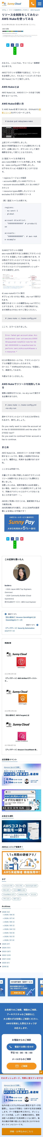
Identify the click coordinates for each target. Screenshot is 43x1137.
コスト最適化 (19, 890)
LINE (14, 51)
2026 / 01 (9, 940)
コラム (33, 24)
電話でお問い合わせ (24, 1047)
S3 (33, 894)
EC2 (19, 886)
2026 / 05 (9, 925)
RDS (6, 890)
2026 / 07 (9, 918)
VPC (6, 899)
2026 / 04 (9, 929)
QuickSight (31, 886)
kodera (8, 585)
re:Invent (7, 886)
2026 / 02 (9, 936)
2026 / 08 (9, 915)
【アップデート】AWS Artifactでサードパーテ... (21, 679)
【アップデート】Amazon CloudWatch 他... (21, 750)
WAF (16, 899)
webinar (22, 894)
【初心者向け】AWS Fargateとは (17, 715)
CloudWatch (9, 894)
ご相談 (24, 1066)
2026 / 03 (9, 933)
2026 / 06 (9, 922)
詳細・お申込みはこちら (21, 1131)
